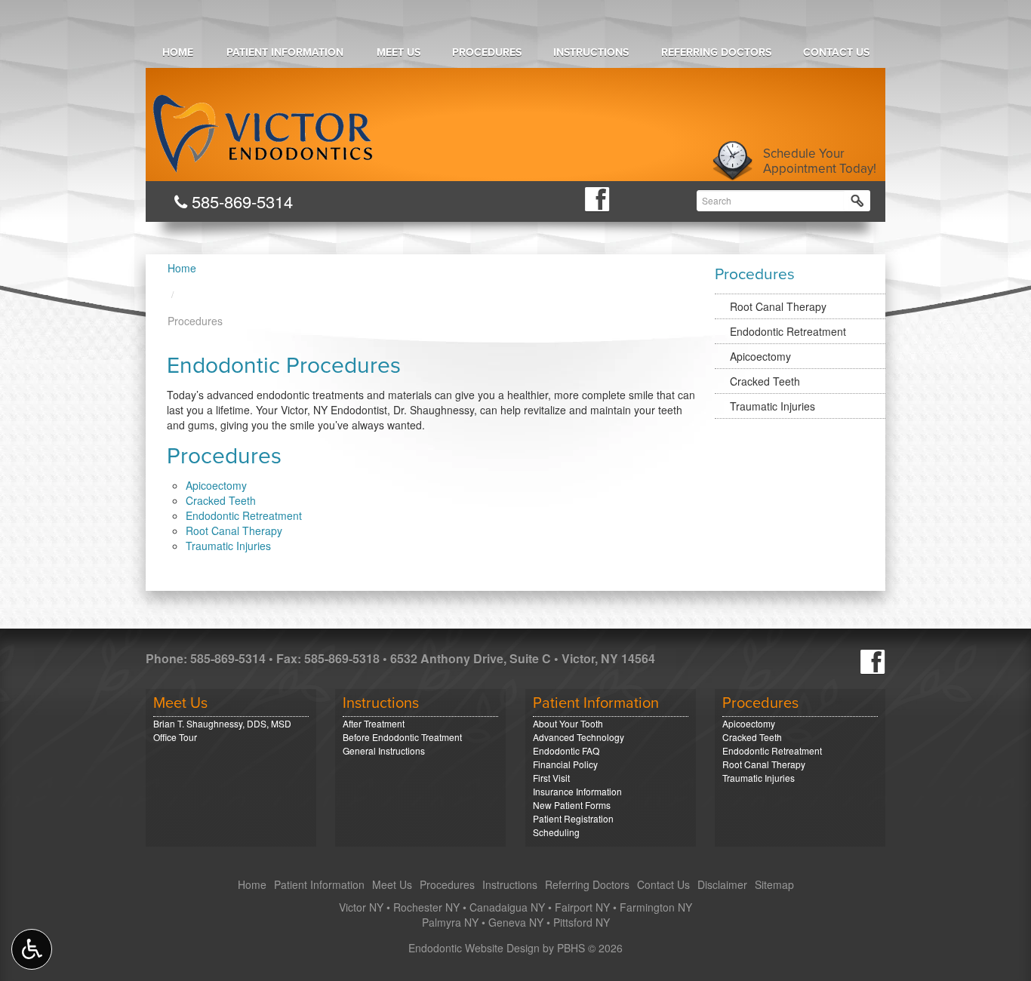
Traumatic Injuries (228, 545)
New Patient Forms (572, 804)
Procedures (487, 53)
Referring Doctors (716, 53)
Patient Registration (573, 818)
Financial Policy (565, 764)
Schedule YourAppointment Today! (819, 161)
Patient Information (284, 53)
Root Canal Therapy (234, 530)
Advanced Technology (578, 736)
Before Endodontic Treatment (402, 736)
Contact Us (836, 53)
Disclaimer (722, 884)
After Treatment (374, 723)
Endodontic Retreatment (244, 515)
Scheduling (556, 832)
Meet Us (398, 53)
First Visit (551, 777)
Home (177, 53)
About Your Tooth (568, 723)
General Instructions (384, 750)
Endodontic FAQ (566, 750)
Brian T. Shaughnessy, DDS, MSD (222, 723)
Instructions (591, 53)
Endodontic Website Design (474, 947)
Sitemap (774, 884)
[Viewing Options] (31, 949)
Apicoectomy (216, 485)
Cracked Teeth (221, 500)
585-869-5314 (239, 201)
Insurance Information (577, 791)
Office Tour (175, 736)
